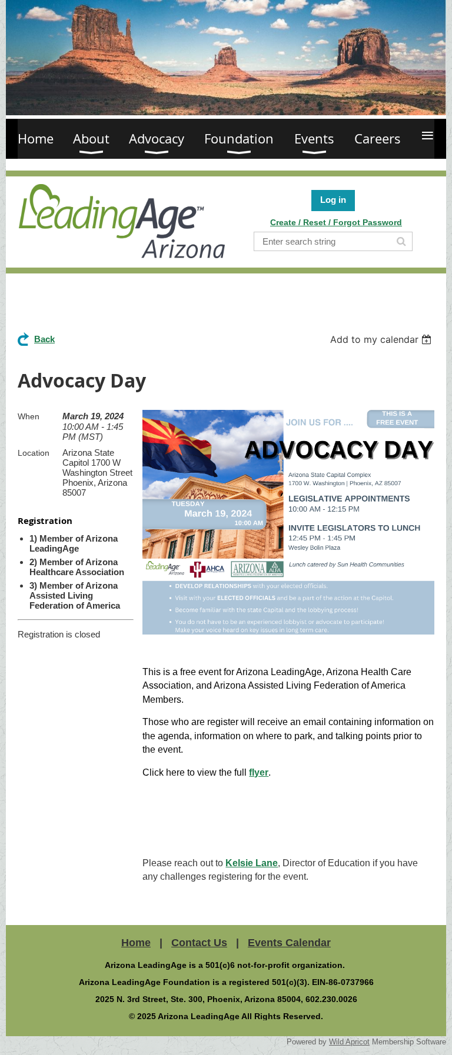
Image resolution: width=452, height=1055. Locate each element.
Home (136, 943)
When (28, 416)
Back (44, 339)
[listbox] (382, 339)
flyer (258, 772)
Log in (333, 200)
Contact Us (199, 943)
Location (33, 453)
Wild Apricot (349, 1041)
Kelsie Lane (251, 863)
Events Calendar (289, 943)
